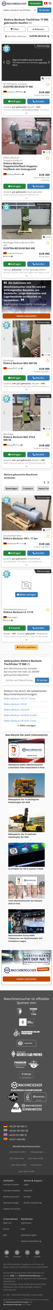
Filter (16, 29)
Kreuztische (36, 1165)
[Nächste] (49, 62)
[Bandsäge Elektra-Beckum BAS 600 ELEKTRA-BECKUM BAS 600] (26, 221)
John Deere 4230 (26, 1171)
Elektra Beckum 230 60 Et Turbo (20, 720)
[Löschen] (35, 10)
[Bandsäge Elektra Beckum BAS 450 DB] (26, 338)
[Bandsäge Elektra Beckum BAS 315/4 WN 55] (26, 412)
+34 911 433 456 (17, 1139)
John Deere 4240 (35, 1158)
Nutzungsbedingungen (12, 1304)
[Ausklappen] (26, 113)
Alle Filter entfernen (16, 36)
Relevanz (39, 29)
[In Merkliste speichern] (48, 84)
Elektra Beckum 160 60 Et (16, 709)
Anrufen (39, 101)
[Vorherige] (4, 62)
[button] (50, 3)
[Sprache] (45, 3)
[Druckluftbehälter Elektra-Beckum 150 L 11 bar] (26, 514)
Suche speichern (27, 647)
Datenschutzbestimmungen (17, 1302)
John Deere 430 (17, 1158)
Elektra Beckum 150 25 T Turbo (19, 698)
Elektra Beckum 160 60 (15, 704)
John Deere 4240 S (18, 1152)
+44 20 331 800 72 (18, 1135)
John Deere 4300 (18, 1165)
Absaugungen (37, 1152)
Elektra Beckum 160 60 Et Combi (20, 715)
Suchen (45, 10)
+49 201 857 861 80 (18, 1130)
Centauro (28, 488)
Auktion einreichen (27, 315)
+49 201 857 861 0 (18, 1126)
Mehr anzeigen (27, 725)
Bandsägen (11, 488)
